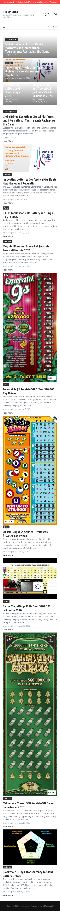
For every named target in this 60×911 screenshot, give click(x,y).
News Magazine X (46, 906)
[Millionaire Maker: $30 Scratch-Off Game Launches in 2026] (30, 714)
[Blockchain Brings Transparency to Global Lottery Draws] (30, 847)
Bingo (6, 527)
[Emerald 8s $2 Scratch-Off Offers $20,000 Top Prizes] (30, 327)
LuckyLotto (10, 12)
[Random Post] (49, 27)
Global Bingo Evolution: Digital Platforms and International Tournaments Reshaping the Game (27, 47)
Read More (8, 141)
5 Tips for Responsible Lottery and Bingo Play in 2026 (13, 88)
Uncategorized (11, 39)
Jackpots (9, 63)
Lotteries (7, 798)
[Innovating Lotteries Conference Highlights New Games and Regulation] (30, 158)
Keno (6, 208)
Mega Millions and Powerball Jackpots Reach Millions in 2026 (43, 90)
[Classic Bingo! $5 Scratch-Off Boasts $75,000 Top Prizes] (30, 470)
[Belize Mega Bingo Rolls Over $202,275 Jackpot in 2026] (30, 578)
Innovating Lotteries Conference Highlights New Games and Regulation (25, 71)
